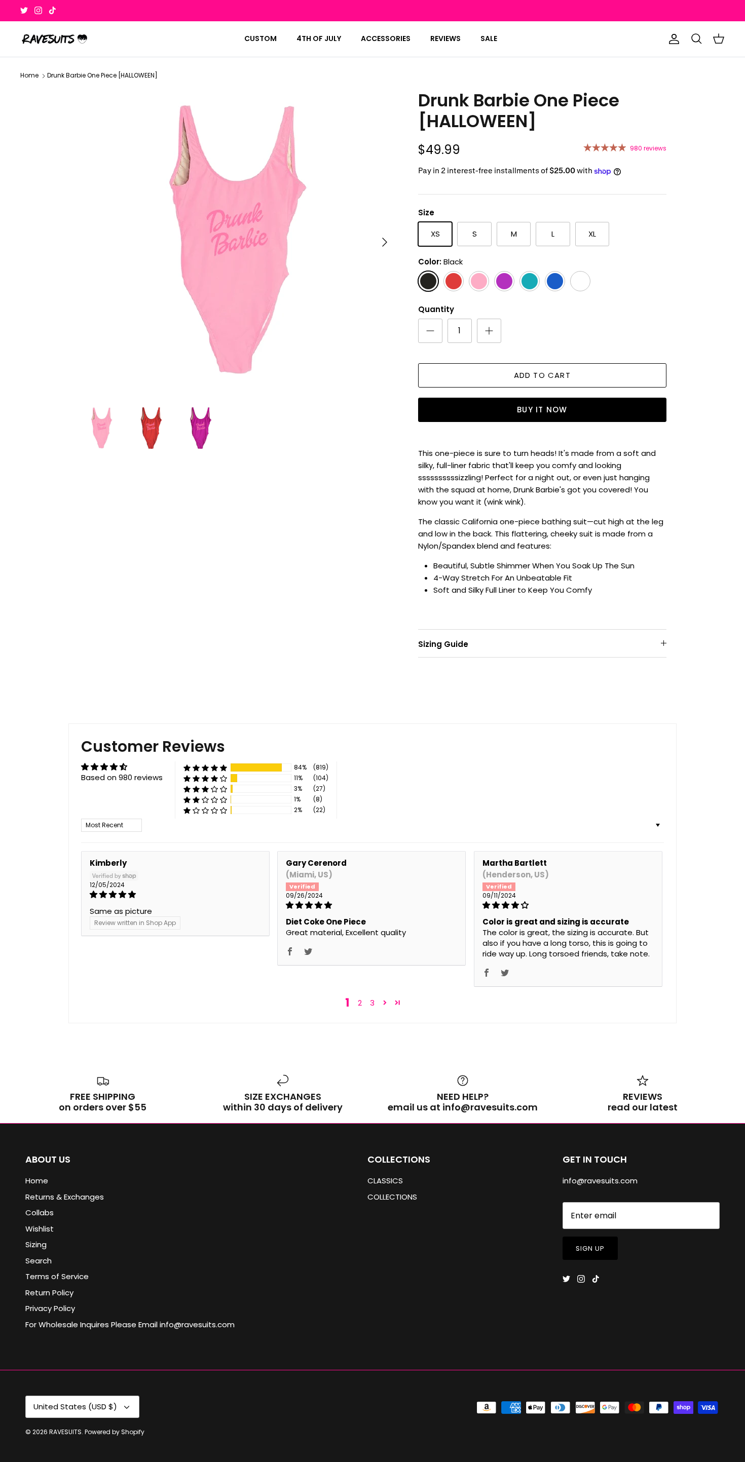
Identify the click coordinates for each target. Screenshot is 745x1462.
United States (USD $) (75, 1406)
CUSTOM (260, 38)
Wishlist (39, 1228)
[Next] (385, 242)
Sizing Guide (443, 644)
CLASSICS (385, 1180)
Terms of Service (57, 1276)
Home (29, 75)
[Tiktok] (52, 10)
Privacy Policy (50, 1308)
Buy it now (542, 409)
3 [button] (372, 1002)
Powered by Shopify (114, 1432)
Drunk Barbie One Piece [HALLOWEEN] (102, 75)
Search (38, 1260)
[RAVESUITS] (54, 39)
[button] (205, 767)
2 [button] (360, 1002)
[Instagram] (38, 10)
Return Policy (49, 1292)
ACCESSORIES (386, 38)
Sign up (590, 1248)
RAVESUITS (65, 1432)
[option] (237, 242)
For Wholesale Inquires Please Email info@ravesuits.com (130, 1324)
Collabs (39, 1212)
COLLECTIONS (392, 1196)
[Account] (672, 39)
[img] (175, 894)
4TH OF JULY (318, 38)
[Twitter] (24, 10)
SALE (488, 38)
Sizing (36, 1244)
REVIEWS (445, 38)
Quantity (436, 309)
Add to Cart (542, 375)
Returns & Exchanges (64, 1196)
